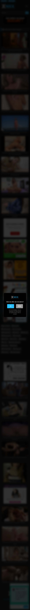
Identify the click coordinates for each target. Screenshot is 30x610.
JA (10, 306)
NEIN (19, 306)
